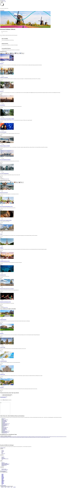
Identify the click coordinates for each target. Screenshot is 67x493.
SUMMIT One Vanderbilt (24, 437)
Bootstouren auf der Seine (10, 436)
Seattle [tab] (13, 53)
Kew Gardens (42, 436)
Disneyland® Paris (21, 436)
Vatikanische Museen (46, 437)
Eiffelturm (30, 436)
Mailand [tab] (17, 182)
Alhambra (6, 436)
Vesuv (49, 437)
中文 (2, 484)
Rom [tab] (13, 182)
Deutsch (3, 476)
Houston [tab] (18, 53)
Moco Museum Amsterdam (56, 436)
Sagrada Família (29, 437)
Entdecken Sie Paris (5, 307)
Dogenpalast (24, 436)
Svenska (3, 483)
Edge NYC (27, 436)
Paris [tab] (3, 182)
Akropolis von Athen (2, 436)
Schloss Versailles (33, 437)
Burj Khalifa (14, 436)
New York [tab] (4, 53)
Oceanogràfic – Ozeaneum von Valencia (10, 437)
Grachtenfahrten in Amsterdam (34, 436)
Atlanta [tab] (9, 53)
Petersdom (18, 437)
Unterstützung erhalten (2, 447)
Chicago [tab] (23, 53)
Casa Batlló (17, 436)
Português (3, 481)
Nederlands (3, 480)
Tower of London (37, 437)
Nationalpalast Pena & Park (62, 436)
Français (3, 478)
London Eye (47, 436)
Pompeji (21, 437)
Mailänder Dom (51, 436)
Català (2, 474)
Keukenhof (39, 436)
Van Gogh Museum (41, 437)
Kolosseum (45, 436)
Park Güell (16, 437)
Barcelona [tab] (8, 182)
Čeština (2, 475)
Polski (2, 482)
